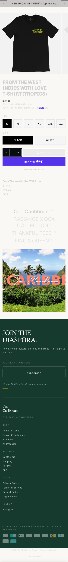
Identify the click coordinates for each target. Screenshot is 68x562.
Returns (7, 466)
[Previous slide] (3, 3)
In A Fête (8, 439)
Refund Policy (11, 492)
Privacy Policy (11, 483)
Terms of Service (12, 487)
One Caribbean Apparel (28, 550)
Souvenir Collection (14, 435)
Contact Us (9, 457)
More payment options (34, 169)
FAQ (5, 470)
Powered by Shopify (48, 550)
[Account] (46, 13)
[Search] (12, 13)
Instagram (8, 509)
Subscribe (34, 373)
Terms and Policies (34, 557)
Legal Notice (10, 496)
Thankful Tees (11, 430)
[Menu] (3, 13)
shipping (7, 461)
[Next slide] (64, 3)
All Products (9, 444)
